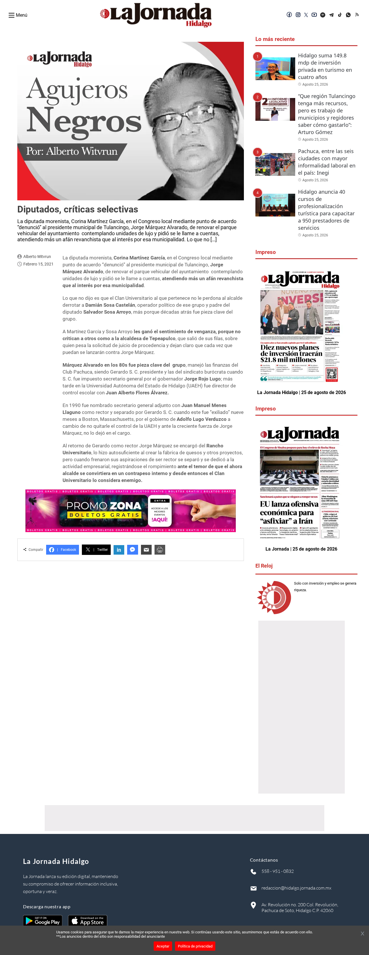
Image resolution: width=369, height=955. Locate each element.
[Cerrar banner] (362, 934)
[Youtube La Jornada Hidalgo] (314, 15)
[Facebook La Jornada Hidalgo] (289, 15)
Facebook (66, 550)
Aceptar (163, 946)
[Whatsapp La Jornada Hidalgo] (349, 15)
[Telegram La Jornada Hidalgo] (331, 15)
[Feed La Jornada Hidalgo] (357, 15)
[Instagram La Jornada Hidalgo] (298, 15)
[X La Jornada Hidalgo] (306, 15)
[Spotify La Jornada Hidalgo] (323, 15)
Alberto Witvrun (37, 256)
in (119, 550)
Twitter (100, 550)
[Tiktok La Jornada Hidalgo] (340, 15)
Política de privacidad (195, 946)
